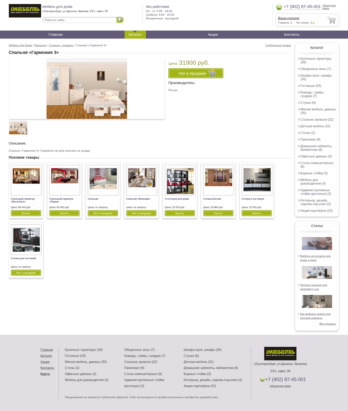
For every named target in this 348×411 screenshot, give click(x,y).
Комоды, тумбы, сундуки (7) (312, 94)
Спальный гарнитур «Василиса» (23, 200)
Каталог (135, 35)
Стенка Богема (212, 198)
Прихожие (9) (310, 139)
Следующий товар (278, 45)
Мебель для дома (20, 45)
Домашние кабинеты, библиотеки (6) (316, 147)
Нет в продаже (103, 213)
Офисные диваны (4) (316, 156)
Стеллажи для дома (177, 198)
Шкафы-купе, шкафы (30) (203, 349)
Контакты (291, 35)
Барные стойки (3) (314, 173)
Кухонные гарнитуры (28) (84, 349)
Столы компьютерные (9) (143, 374)
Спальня (93, 198)
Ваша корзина (288, 18)
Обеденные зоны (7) (315, 69)
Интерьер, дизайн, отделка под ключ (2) (315, 202)
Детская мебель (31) (315, 126)
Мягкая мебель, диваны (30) (86, 362)
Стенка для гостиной (23, 258)
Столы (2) (307, 133)
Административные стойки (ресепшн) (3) (315, 191)
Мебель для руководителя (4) (313, 181)
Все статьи (327, 323)
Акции (213, 35)
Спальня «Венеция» (138, 198)
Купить (26, 213)
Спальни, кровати (61, 45)
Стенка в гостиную (253, 198)
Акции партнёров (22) (316, 210)
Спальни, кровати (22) (317, 119)
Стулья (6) (308, 102)
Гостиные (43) (310, 85)
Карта (45, 374)
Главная (56, 35)
